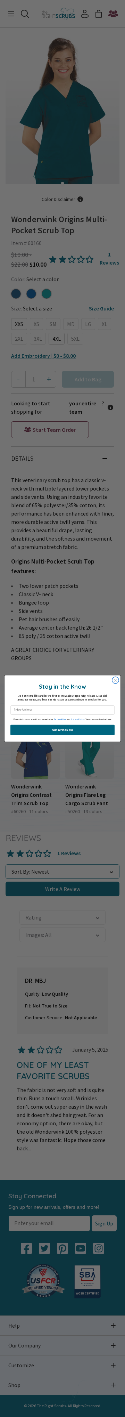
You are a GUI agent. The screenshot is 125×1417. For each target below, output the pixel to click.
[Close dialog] (115, 680)
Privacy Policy (77, 719)
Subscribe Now (62, 730)
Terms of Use (60, 719)
